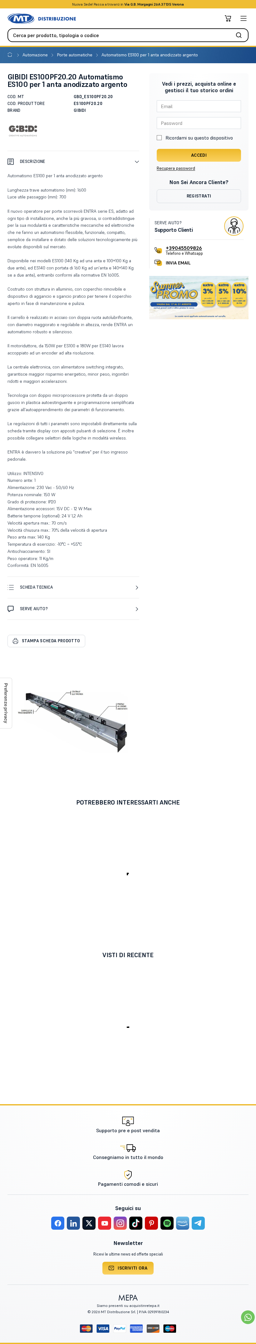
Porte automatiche (75, 55)
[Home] (11, 55)
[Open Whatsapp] (248, 1317)
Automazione (35, 55)
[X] (89, 1223)
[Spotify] (167, 1223)
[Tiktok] (135, 1223)
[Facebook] (57, 1223)
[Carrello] (228, 18)
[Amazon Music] (182, 1223)
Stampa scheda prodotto (51, 641)
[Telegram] (198, 1223)
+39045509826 (184, 248)
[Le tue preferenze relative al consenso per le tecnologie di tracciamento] (6, 703)
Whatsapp (161, 4)
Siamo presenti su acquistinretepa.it (128, 1305)
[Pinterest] (151, 1223)
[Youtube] (104, 1223)
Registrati (199, 196)
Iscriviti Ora (132, 1268)
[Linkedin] (73, 1223)
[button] (73, 161)
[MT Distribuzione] (41, 18)
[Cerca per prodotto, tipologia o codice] (241, 35)
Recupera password (176, 168)
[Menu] (243, 18)
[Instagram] (120, 1223)
